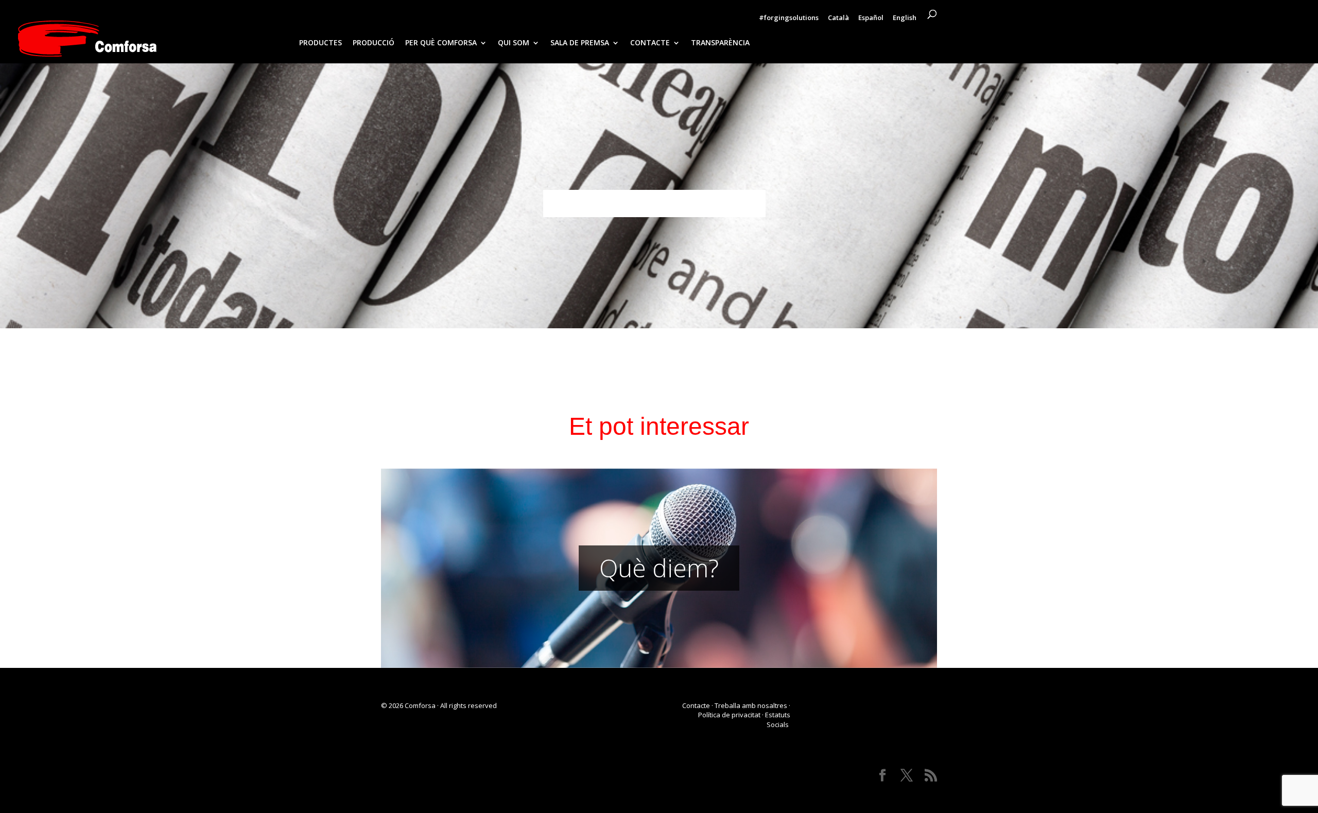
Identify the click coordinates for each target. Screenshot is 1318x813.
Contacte (696, 705)
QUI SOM (513, 43)
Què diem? (659, 568)
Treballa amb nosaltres (751, 705)
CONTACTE (650, 43)
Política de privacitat (729, 714)
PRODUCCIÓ (373, 43)
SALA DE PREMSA (579, 43)
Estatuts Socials (777, 719)
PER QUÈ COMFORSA (441, 43)
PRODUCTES (320, 43)
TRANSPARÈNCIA (720, 43)
